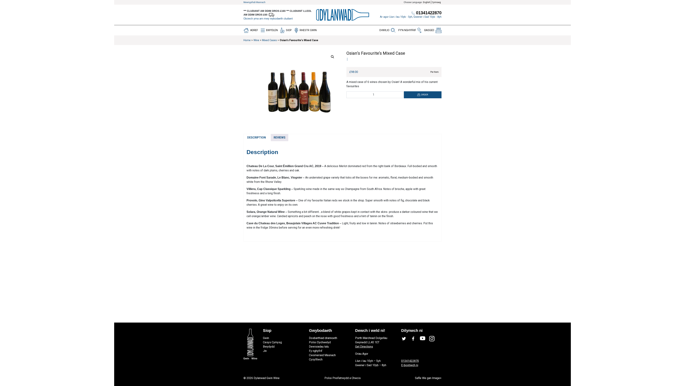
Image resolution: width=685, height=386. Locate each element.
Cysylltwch (316, 359)
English (426, 2)
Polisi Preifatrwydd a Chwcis (342, 378)
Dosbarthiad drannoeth (323, 338)
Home (247, 40)
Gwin (266, 338)
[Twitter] (405, 338)
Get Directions (364, 346)
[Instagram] (433, 338)
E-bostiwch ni (409, 365)
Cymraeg (436, 2)
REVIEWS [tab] (279, 137)
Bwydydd (269, 346)
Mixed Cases (269, 40)
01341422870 (410, 361)
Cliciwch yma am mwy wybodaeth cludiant (268, 18)
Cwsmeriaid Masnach (322, 355)
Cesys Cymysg (272, 342)
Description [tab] (256, 137)
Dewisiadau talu (319, 346)
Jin (265, 351)
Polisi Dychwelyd (320, 342)
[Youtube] (424, 338)
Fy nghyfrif (315, 351)
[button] (332, 57)
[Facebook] (415, 338)
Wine (256, 40)
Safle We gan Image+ (428, 378)
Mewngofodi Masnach (254, 2)
